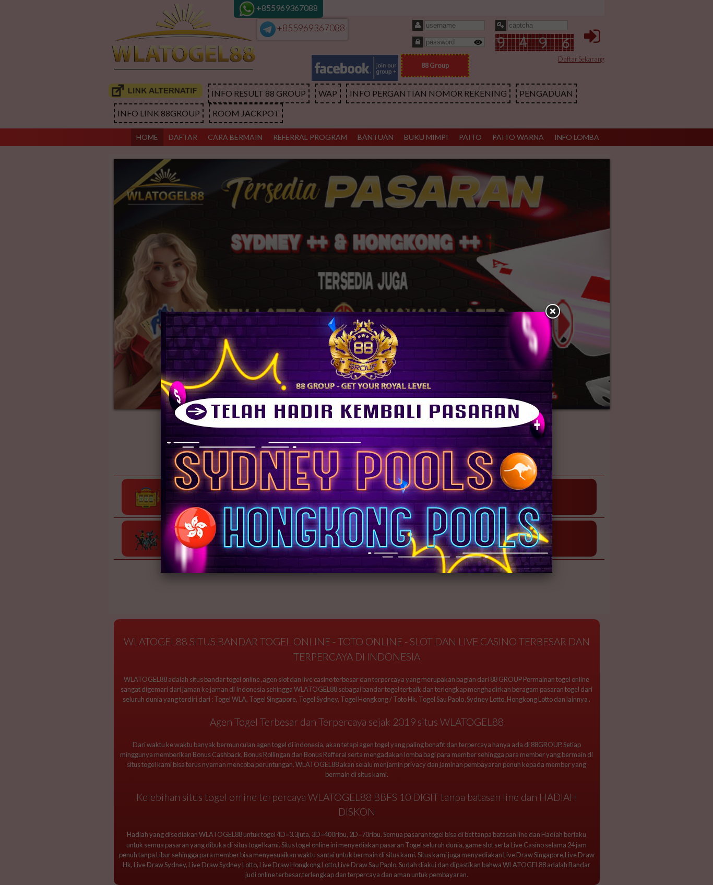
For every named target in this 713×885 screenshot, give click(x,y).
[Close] (552, 311)
